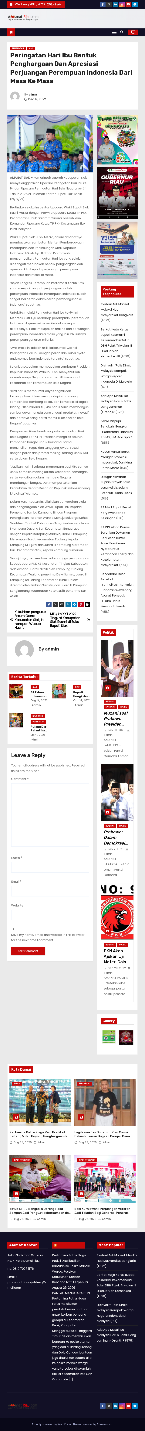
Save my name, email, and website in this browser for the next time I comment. (48, 937)
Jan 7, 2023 (116, 849)
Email (16, 881)
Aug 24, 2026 (23, 1142)
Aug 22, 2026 (23, 1219)
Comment (20, 779)
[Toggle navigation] (114, 32)
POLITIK (123, 706)
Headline (110, 701)
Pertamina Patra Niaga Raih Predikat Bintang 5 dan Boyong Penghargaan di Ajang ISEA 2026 (38, 1136)
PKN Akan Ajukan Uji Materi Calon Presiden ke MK (116, 962)
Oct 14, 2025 (81, 700)
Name (16, 858)
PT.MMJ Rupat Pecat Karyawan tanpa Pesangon (116, 512)
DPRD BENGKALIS (22, 1160)
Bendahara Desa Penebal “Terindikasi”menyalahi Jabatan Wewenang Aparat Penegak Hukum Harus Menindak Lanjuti (117, 590)
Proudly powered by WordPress (52, 1424)
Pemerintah (18, 48)
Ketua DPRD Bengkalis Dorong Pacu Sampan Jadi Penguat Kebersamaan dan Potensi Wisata (40, 1213)
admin (33, 94)
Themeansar (105, 1424)
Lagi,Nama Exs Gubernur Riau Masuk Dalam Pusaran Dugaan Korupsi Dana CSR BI (102, 1136)
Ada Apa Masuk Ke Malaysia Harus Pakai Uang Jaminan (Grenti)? (116, 1335)
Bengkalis (37, 716)
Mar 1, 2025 (38, 735)
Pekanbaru (84, 1083)
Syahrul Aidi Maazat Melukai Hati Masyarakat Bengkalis (117, 309)
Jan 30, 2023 (117, 730)
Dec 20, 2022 (117, 968)
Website (17, 905)
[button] (122, 32)
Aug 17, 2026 (39, 700)
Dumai (17, 1083)
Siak (31, 48)
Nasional (110, 706)
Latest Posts (70, 1245)
